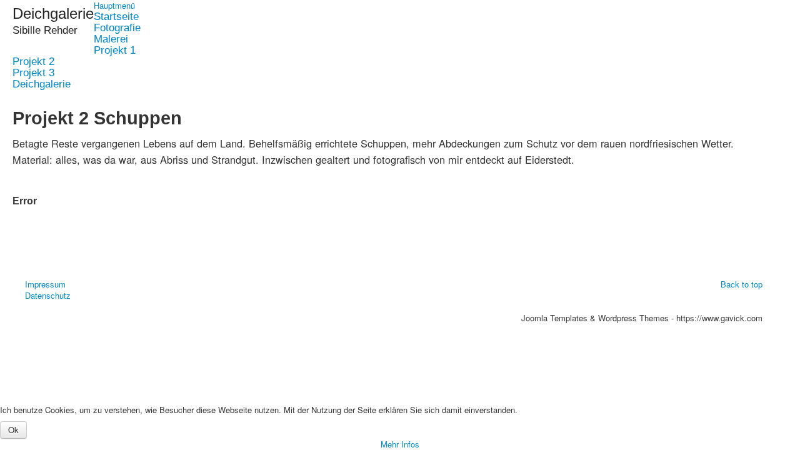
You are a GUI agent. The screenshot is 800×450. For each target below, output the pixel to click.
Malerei (111, 39)
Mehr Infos (400, 444)
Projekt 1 (115, 50)
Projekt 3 (33, 73)
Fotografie (117, 28)
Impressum (45, 284)
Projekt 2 (33, 62)
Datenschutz (48, 295)
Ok (13, 430)
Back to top (741, 284)
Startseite (116, 16)
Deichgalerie (41, 84)
